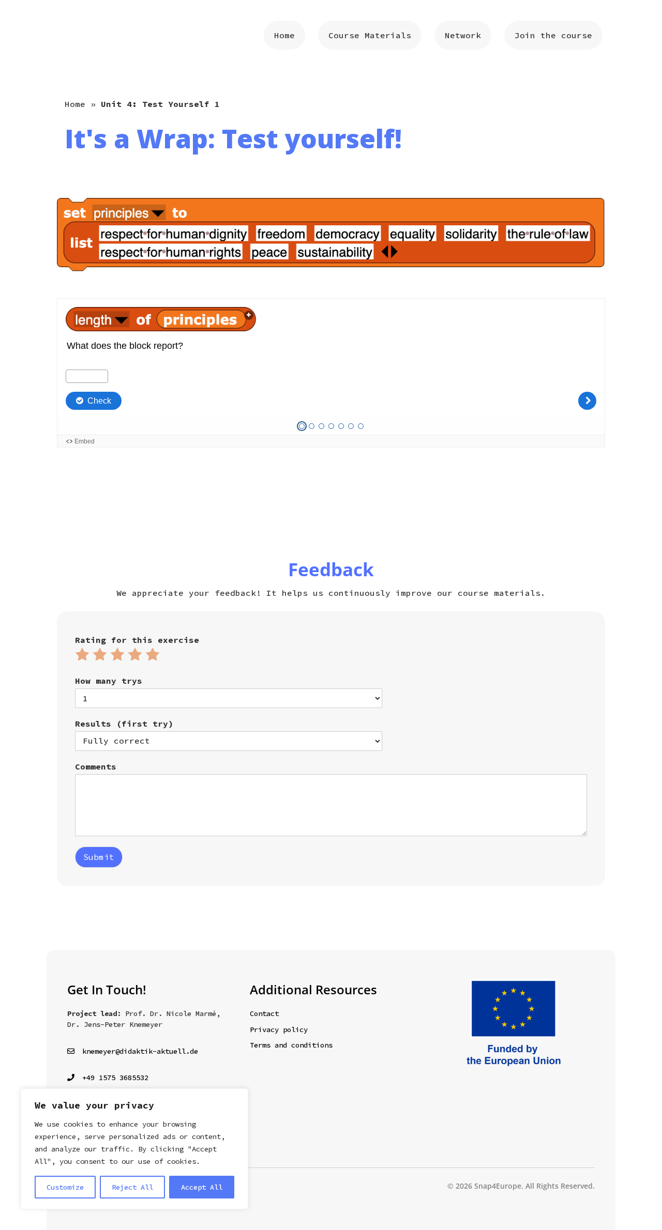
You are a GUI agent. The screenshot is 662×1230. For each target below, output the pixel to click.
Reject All (132, 1187)
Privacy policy (279, 1029)
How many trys (108, 680)
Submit (98, 857)
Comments (95, 766)
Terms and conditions (291, 1045)
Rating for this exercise (137, 640)
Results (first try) (124, 723)
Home (75, 104)
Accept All (201, 1187)
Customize (65, 1187)
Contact (264, 1013)
